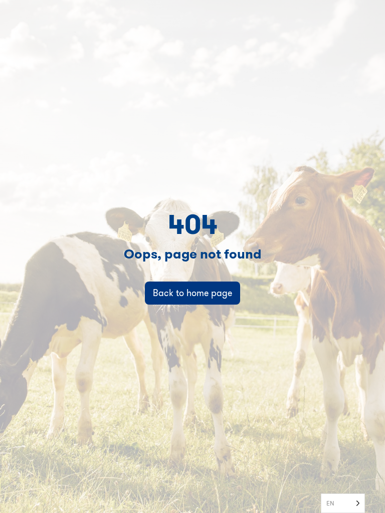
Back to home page (192, 293)
